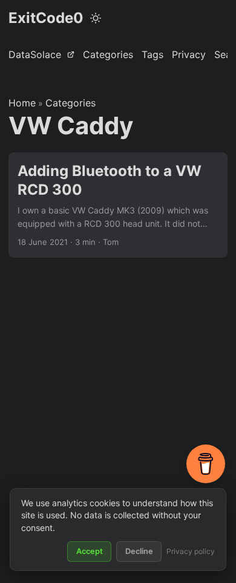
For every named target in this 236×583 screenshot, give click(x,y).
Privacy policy (190, 551)
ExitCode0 (46, 18)
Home (22, 103)
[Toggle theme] (95, 18)
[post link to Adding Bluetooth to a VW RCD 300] (118, 205)
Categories (70, 103)
